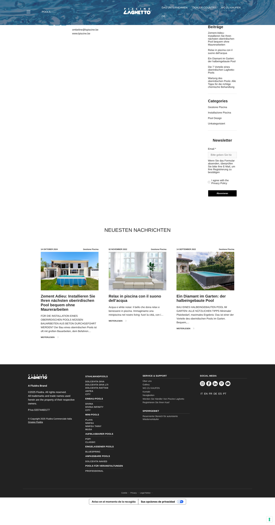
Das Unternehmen (174, 7)
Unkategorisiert (216, 123)
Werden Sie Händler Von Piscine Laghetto (163, 399)
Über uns (147, 381)
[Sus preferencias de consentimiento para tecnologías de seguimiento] (269, 519)
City (88, 394)
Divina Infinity (94, 407)
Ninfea (89, 423)
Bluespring (92, 451)
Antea (89, 391)
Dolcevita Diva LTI (96, 384)
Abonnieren (222, 193)
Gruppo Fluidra (35, 422)
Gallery (146, 384)
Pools (46, 12)
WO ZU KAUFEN (231, 7)
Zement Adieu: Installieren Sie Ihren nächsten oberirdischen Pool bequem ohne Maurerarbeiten (221, 39)
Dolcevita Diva (94, 381)
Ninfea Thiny (93, 426)
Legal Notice (145, 493)
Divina (89, 403)
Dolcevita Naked (96, 461)
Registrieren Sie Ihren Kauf (156, 402)
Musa (88, 429)
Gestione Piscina (217, 107)
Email (212, 149)
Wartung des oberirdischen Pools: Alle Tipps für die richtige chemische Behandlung (222, 82)
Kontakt (146, 391)
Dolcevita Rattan (96, 388)
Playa (89, 420)
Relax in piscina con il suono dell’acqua (220, 51)
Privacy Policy (219, 183)
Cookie (124, 493)
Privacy (133, 493)
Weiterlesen (48, 337)
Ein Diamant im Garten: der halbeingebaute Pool (222, 60)
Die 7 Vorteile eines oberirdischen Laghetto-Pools (221, 70)
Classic (90, 442)
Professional (94, 471)
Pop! (88, 439)
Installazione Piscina (219, 112)
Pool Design (215, 118)
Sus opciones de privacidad (158, 501)
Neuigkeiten (148, 395)
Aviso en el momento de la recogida (114, 501)
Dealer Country (204, 7)
